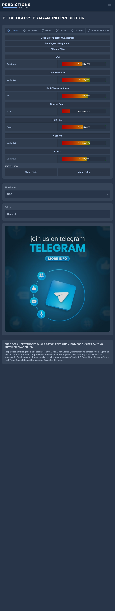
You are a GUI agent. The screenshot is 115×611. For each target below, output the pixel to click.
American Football (100, 30)
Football (15, 30)
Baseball (79, 30)
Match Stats (31, 172)
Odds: (8, 207)
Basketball (32, 30)
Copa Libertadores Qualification (57, 38)
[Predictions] (53, 5)
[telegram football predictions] (57, 331)
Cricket (63, 30)
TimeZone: (10, 187)
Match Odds (84, 172)
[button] (110, 5)
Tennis (48, 30)
